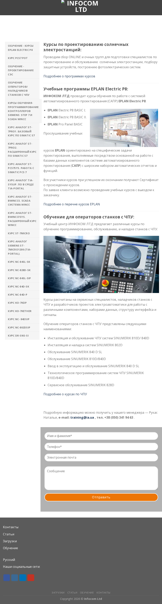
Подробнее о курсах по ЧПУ (65, 394)
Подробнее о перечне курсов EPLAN (71, 204)
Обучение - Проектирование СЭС (21, 70)
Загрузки (10, 541)
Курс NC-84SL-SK (19, 262)
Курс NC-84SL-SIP (19, 278)
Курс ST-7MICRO (19, 233)
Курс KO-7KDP (17, 302)
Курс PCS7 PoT (18, 58)
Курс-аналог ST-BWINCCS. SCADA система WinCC (20, 201)
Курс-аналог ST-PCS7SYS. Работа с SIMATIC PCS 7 (21, 168)
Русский (9, 560)
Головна (63, 32)
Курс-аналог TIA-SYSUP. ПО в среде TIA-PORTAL (20, 184)
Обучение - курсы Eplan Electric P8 (20, 47)
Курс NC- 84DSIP (18, 319)
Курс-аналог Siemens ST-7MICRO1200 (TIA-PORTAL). (19, 247)
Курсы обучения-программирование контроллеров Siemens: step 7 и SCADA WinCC (23, 111)
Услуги (78, 32)
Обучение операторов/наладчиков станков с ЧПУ (18, 88)
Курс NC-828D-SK (19, 270)
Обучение (10, 548)
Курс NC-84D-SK (18, 286)
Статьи (8, 534)
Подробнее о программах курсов (69, 76)
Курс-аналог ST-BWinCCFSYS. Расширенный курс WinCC (22, 219)
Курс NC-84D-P (17, 294)
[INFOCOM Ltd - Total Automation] (81, 7)
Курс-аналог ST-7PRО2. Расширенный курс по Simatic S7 (22, 149)
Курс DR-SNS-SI (18, 335)
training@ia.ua (82, 417)
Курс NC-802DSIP (19, 327)
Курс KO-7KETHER (19, 311)
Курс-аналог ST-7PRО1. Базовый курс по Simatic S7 (21, 131)
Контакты (10, 527)
